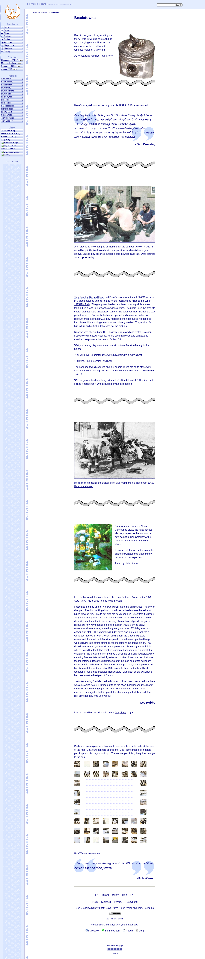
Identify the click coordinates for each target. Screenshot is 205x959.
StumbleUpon (112, 930)
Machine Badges (9, 63)
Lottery (7, 154)
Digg (141, 930)
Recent (12, 57)
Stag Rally (120, 712)
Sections (12, 24)
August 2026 (7, 69)
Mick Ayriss (6, 103)
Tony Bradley (7, 121)
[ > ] (132, 894)
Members (8, 48)
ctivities (8, 42)
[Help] (95, 902)
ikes (6, 33)
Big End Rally (10, 145)
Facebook (93, 930)
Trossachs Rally (125, 115)
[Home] (115, 894)
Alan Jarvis (6, 79)
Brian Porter (6, 85)
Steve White (6, 115)
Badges (7, 36)
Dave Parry (6, 88)
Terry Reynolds (7, 118)
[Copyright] (131, 902)
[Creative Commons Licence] (115, 913)
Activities (44, 12)
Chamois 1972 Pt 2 (10, 60)
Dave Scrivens (7, 91)
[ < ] (97, 894)
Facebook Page (11, 142)
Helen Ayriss (6, 97)
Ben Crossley (7, 82)
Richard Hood (7, 109)
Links (12, 127)
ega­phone (9, 45)
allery (7, 51)
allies (7, 39)
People (12, 75)
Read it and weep (83, 486)
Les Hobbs (6, 100)
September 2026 (9, 66)
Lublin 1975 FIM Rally (10, 133)
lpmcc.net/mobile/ (12, 162)
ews (6, 30)
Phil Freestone (7, 106)
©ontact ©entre (8, 148)
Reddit (129, 930)
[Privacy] (118, 902)
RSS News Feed (11, 152)
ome (6, 27)
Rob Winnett (6, 112)
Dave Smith (6, 94)
